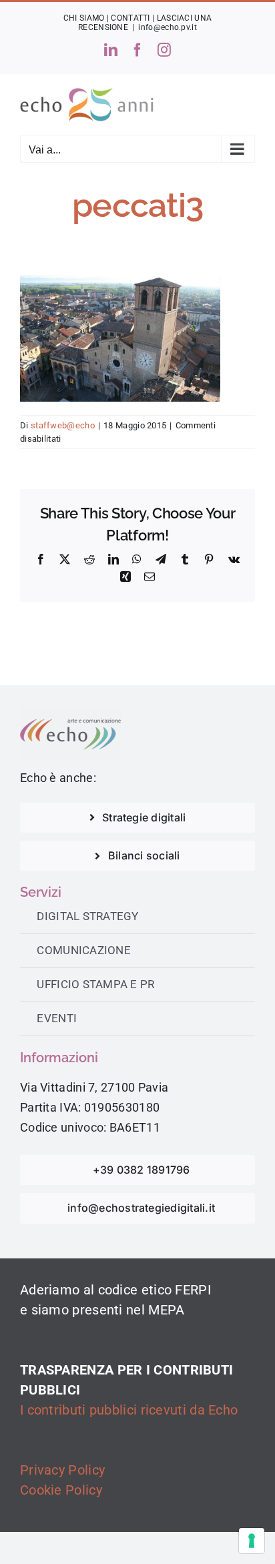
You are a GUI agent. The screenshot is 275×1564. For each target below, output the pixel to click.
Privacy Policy (62, 1470)
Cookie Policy (61, 1490)
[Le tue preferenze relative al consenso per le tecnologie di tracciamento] (251, 1540)
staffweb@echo (63, 425)
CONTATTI (130, 18)
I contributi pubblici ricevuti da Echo (129, 1410)
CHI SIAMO (84, 18)
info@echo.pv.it (167, 27)
